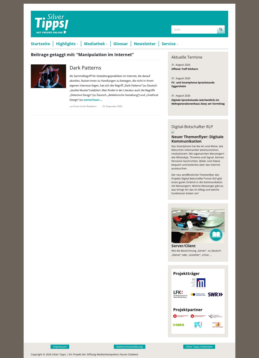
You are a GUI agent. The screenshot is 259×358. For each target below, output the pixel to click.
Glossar (120, 43)
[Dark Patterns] (48, 76)
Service (169, 43)
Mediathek (94, 43)
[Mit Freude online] (52, 24)
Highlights (66, 43)
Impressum (60, 346)
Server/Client (183, 245)
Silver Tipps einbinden (199, 346)
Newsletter (145, 43)
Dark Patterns (85, 67)
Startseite (40, 43)
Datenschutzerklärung (129, 346)
